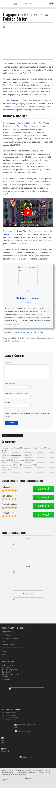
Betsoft (28, 566)
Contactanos (5, 679)
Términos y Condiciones (10, 674)
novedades (27, 332)
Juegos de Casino (46, 338)
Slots (3, 641)
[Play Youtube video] (28, 212)
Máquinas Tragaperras (9, 670)
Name (10, 383)
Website (7, 402)
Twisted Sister (23, 126)
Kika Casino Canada (8, 720)
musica (18, 332)
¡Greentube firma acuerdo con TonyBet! (17, 455)
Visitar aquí (43, 488)
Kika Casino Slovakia (9, 713)
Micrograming (28, 594)
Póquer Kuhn (7, 470)
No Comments (19, 341)
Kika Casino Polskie (8, 715)
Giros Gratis (5, 635)
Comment (8, 363)
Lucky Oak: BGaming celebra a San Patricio (18, 460)
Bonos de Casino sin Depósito (12, 648)
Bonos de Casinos (7, 645)
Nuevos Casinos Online (9, 638)
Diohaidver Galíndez (28, 298)
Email (17, 393)
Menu (51, 3)
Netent (28, 539)
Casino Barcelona (9, 504)
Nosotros (4, 677)
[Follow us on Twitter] (5, 782)
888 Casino (7, 495)
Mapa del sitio (6, 672)
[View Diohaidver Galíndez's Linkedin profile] (28, 291)
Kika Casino (10, 100)
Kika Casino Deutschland (10, 717)
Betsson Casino (8, 487)
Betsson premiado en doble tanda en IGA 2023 (19, 465)
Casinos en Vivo (7, 665)
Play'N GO (38, 332)
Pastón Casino (8, 512)
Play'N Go (6, 341)
